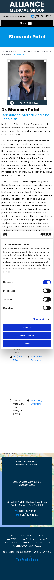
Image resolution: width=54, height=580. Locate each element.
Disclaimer (26, 535)
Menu (23, 23)
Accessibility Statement (17, 542)
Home (12, 535)
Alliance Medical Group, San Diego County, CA (22, 51)
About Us (47, 51)
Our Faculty (6, 55)
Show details (39, 319)
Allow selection (27, 335)
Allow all (27, 327)
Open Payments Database (27, 545)
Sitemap (44, 538)
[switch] (47, 290)
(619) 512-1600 (43, 16)
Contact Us (43, 542)
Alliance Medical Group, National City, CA (28, 552)
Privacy (41, 535)
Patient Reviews (29, 102)
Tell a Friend (27, 538)
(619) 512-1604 (29, 515)
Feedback (11, 538)
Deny (27, 343)
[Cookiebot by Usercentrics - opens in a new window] (39, 234)
